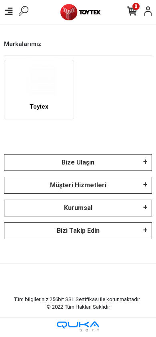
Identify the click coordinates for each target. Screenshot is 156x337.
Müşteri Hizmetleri (78, 185)
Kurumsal (78, 208)
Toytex (39, 106)
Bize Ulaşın (78, 162)
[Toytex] (39, 77)
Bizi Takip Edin (78, 230)
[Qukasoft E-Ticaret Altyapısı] (78, 326)
